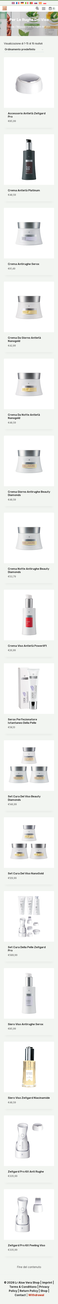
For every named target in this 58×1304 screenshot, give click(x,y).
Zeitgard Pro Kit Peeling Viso (26, 1245)
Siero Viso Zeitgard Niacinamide (29, 1097)
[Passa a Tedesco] (22, 3)
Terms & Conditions (23, 1286)
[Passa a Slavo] (35, 3)
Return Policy (29, 1290)
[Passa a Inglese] (13, 3)
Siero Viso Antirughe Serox (25, 1024)
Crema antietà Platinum (24, 190)
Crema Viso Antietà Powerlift (27, 645)
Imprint (47, 1282)
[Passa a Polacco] (44, 3)
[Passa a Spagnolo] (40, 3)
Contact (20, 1295)
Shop (44, 1290)
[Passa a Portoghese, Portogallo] (31, 3)
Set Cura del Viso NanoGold (26, 873)
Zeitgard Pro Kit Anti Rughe (26, 1171)
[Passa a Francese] (17, 3)
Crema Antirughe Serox (23, 264)
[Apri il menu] (43, 9)
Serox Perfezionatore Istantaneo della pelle (22, 721)
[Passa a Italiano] (26, 3)
